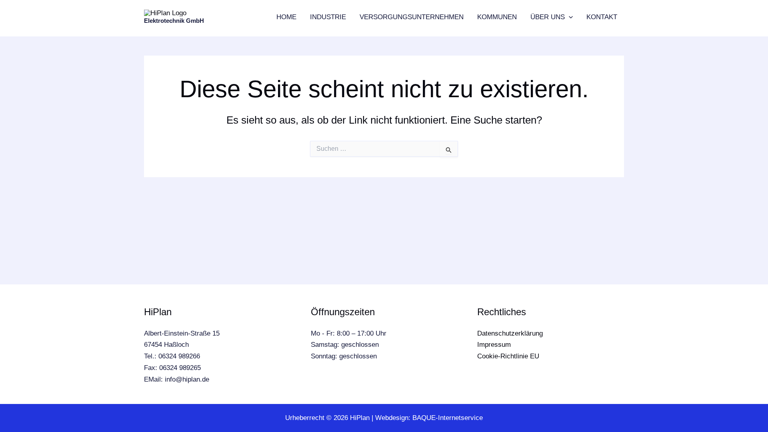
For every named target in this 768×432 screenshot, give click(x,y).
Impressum (494, 344)
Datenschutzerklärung (510, 333)
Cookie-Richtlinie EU (508, 356)
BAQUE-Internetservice (447, 418)
